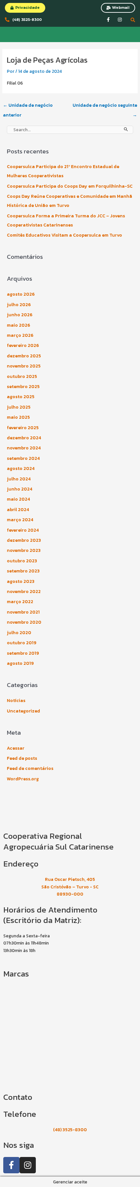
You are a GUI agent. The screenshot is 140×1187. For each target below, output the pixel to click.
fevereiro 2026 (23, 345)
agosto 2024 (21, 468)
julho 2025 (19, 407)
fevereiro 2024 (23, 530)
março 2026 (20, 335)
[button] (6, 34)
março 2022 (20, 601)
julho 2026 (19, 304)
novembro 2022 (24, 591)
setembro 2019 (23, 653)
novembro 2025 (24, 366)
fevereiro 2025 (23, 427)
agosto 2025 (21, 396)
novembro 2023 (24, 550)
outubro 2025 (22, 376)
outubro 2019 (21, 642)
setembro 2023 (23, 571)
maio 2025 (18, 417)
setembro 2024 (23, 458)
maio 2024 (18, 499)
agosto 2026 (21, 294)
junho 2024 (19, 489)
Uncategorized (23, 711)
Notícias (16, 700)
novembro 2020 (24, 622)
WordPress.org (23, 778)
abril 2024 (18, 509)
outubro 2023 (22, 560)
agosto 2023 (21, 581)
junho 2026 (20, 314)
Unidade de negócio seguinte (105, 106)
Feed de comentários (30, 768)
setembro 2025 (23, 386)
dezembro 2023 (24, 540)
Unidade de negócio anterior (28, 106)
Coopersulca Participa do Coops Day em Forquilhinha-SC (70, 186)
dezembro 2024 (24, 437)
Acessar (15, 748)
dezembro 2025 (24, 355)
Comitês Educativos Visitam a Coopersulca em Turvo (64, 235)
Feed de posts (22, 758)
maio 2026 (18, 325)
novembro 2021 (23, 612)
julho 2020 (19, 632)
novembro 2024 (24, 448)
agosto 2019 (20, 663)
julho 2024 (19, 479)
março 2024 (20, 519)
